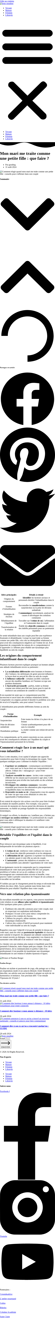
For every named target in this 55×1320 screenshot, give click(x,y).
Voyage (8, 8)
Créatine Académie (8, 1312)
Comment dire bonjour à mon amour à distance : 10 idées (26, 1011)
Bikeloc (3, 1308)
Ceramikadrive (6, 1294)
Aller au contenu (7, 1)
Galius (2, 1303)
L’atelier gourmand (8, 1299)
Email (2, 1038)
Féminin (8, 13)
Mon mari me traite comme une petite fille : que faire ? (24, 996)
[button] (27, 73)
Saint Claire (5, 1317)
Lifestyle (9, 15)
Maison (8, 10)
